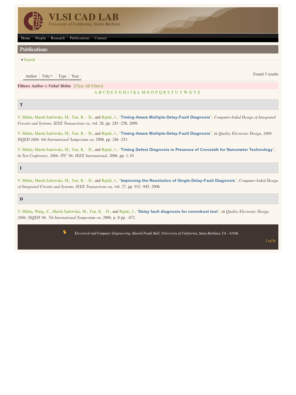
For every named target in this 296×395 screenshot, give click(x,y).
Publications (80, 37)
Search (29, 59)
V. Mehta (25, 117)
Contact (101, 37)
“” (165, 117)
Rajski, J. (109, 117)
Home (25, 37)
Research (58, 37)
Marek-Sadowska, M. (52, 117)
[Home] (33, 29)
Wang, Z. (42, 211)
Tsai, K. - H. (82, 117)
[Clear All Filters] (88, 85)
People (40, 37)
